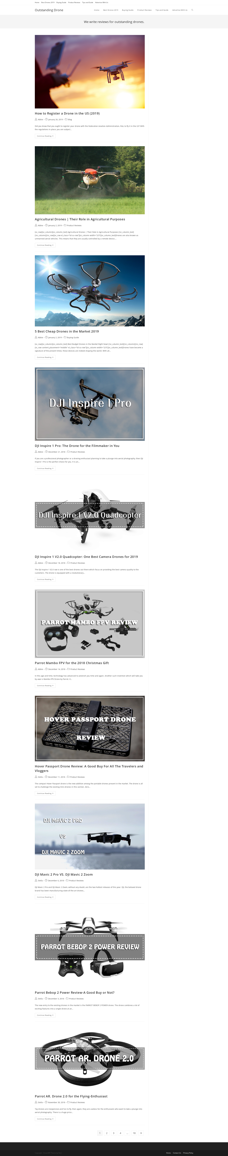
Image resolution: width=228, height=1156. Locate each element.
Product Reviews (74, 2)
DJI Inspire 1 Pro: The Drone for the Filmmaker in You (77, 445)
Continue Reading (44, 136)
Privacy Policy (188, 1153)
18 (134, 1133)
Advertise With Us (101, 2)
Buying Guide (61, 2)
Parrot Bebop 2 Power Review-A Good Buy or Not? (75, 992)
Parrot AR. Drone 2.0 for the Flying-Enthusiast (71, 1096)
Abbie (40, 119)
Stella (40, 777)
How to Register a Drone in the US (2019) (67, 113)
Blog (70, 119)
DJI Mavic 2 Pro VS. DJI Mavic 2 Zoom (64, 874)
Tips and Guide (87, 2)
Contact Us (177, 1153)
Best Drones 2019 (47, 2)
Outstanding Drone (49, 10)
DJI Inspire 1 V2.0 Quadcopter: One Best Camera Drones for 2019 (86, 556)
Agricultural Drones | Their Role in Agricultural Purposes (80, 219)
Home (37, 2)
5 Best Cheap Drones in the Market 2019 (67, 331)
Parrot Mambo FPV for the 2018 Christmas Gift (72, 663)
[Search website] (192, 10)
